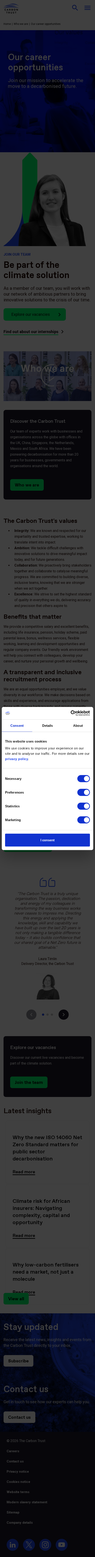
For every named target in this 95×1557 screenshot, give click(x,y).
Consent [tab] (17, 725)
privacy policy (16, 759)
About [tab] (78, 725)
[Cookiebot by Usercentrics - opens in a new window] (70, 713)
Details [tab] (47, 725)
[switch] (83, 792)
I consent (47, 840)
